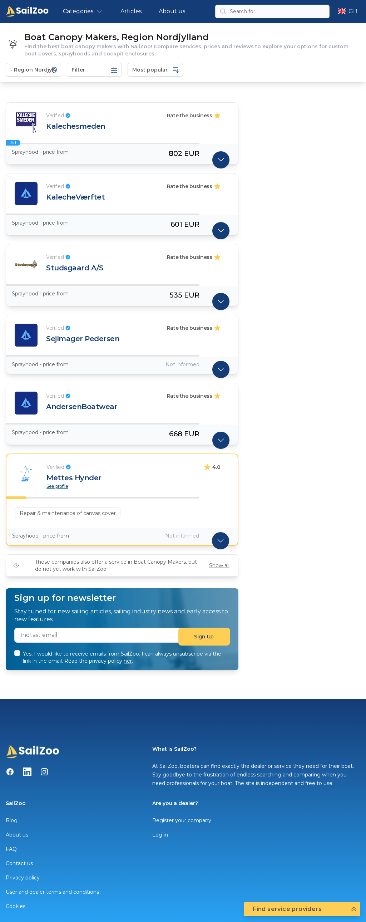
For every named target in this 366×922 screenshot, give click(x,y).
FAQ (11, 849)
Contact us (19, 863)
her (128, 661)
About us (172, 11)
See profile (57, 486)
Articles (131, 11)
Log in (160, 835)
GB (352, 11)
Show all (219, 565)
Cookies (15, 906)
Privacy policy (23, 877)
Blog (12, 820)
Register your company (181, 820)
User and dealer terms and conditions (52, 892)
